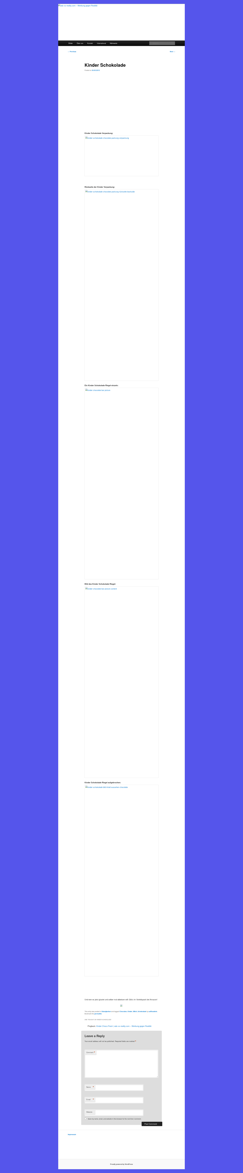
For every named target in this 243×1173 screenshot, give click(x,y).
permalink (98, 1014)
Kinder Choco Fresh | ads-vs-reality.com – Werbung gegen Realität (123, 1026)
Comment (90, 1052)
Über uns (80, 43)
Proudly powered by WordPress (121, 1164)
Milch (135, 1011)
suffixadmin (153, 1011)
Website (89, 1112)
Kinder (130, 1011)
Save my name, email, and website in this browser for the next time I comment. (114, 1119)
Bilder (70, 43)
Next (172, 51)
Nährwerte (113, 43)
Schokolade (142, 1011)
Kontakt (90, 43)
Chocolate (123, 1011)
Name (90, 1087)
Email (90, 1099)
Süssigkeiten (106, 1011)
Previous (72, 51)
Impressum (72, 1134)
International (101, 43)
